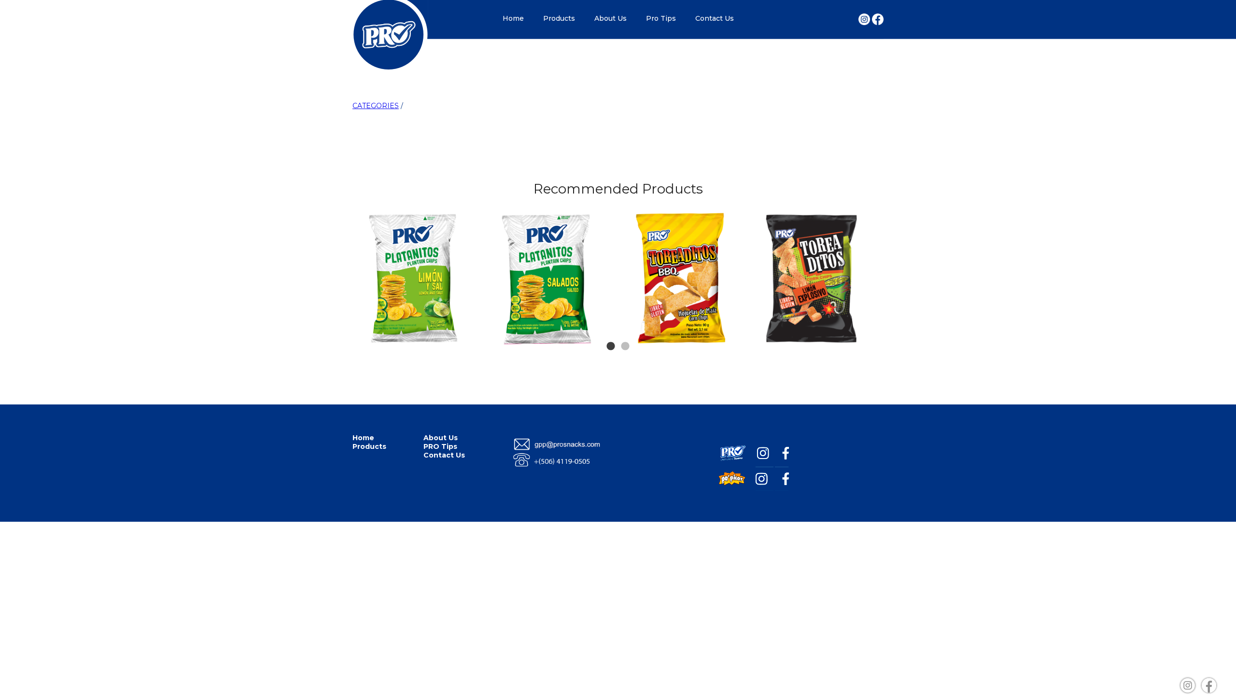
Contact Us (714, 18)
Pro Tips (661, 18)
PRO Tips (440, 446)
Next (865, 231)
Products (559, 18)
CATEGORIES (375, 105)
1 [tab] (611, 332)
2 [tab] (625, 332)
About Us (610, 18)
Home (513, 18)
